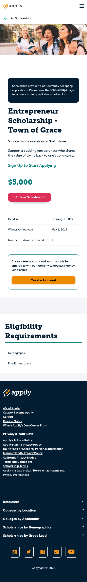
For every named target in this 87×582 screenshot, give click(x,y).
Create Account (44, 280)
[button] (16, 197)
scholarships (58, 90)
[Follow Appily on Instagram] (15, 552)
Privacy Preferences (16, 474)
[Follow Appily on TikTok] (57, 552)
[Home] (12, 6)
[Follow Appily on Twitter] (29, 552)
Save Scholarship (32, 197)
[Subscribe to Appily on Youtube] (71, 552)
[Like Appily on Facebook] (43, 552)
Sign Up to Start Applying (32, 165)
